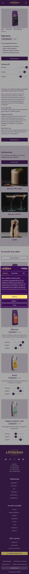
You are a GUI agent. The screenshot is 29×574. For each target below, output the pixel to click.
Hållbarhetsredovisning (15, 553)
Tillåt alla (14, 296)
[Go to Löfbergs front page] (14, 3)
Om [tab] (24, 273)
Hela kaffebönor (6, 39)
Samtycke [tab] (5, 273)
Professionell (14, 518)
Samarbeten (14, 545)
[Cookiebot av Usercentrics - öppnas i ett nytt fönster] (21, 269)
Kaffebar (14, 515)
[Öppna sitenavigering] (26, 3)
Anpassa (14, 301)
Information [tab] (14, 273)
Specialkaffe (13, 495)
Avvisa (14, 305)
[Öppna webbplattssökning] (3, 3)
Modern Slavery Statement (20, 564)
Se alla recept (14, 162)
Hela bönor (14, 486)
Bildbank (14, 530)
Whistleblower (14, 568)
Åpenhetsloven (6, 564)
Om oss (14, 521)
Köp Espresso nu (14, 58)
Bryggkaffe (14, 482)
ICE (14, 489)
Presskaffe (14, 492)
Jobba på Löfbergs (14, 512)
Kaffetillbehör (13, 498)
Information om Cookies (20, 561)
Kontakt (14, 509)
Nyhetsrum (14, 527)
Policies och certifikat (14, 548)
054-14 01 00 (15, 467)
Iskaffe (14, 240)
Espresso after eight (14, 189)
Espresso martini (14, 214)
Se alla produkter (14, 258)
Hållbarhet (14, 542)
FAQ (14, 524)
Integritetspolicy (7, 561)
